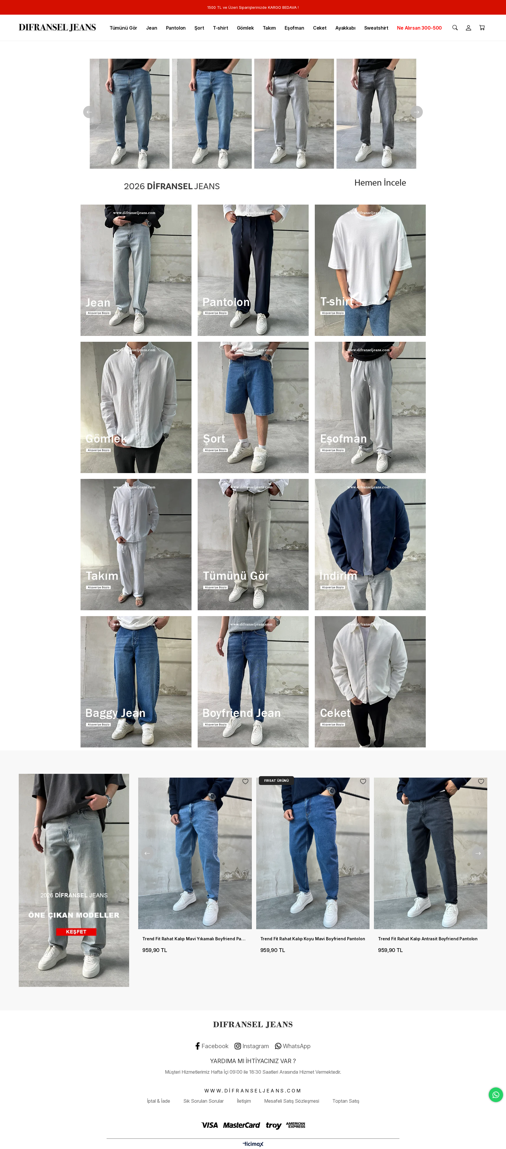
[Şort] (253, 407)
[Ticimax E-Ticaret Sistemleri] (253, 1145)
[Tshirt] (370, 270)
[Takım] (136, 544)
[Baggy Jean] (253, 121)
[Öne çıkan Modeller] (74, 880)
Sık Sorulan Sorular (203, 1101)
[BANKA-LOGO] (253, 1124)
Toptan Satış (345, 1101)
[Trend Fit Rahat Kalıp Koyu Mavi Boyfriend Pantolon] (195, 853)
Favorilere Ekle (245, 781)
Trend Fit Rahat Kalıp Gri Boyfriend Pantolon (423, 938)
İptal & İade (158, 1101)
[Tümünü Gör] (253, 544)
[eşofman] (370, 407)
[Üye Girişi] (468, 28)
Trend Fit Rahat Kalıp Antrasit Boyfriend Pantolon (310, 938)
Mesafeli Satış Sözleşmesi (291, 1101)
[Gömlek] (136, 407)
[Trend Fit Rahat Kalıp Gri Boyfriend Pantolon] (431, 853)
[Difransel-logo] (57, 28)
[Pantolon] (253, 270)
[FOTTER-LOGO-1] (253, 1023)
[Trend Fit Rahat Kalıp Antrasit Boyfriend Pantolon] (313, 853)
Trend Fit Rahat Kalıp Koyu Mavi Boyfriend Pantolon (194, 938)
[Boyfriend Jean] (253, 681)
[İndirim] (370, 544)
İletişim (244, 1101)
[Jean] (136, 270)
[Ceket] (370, 681)
